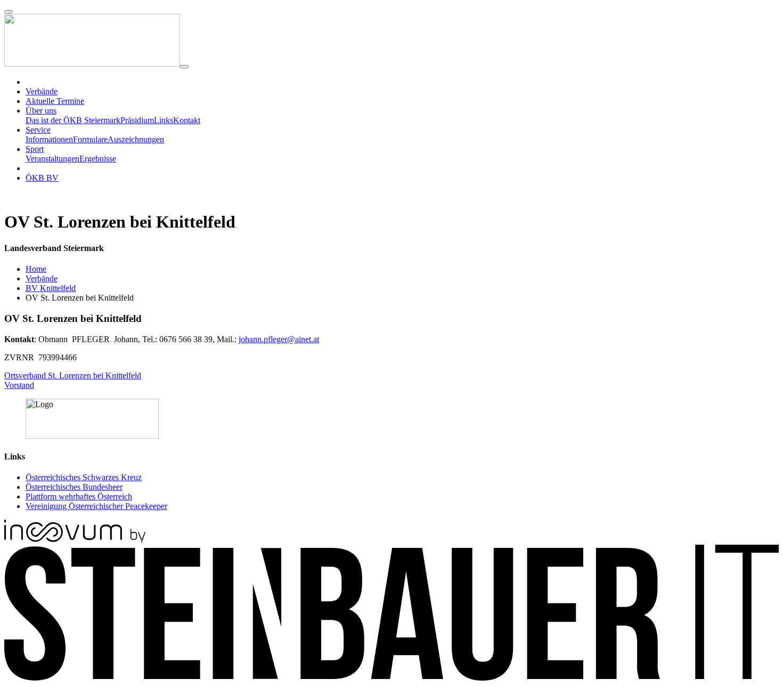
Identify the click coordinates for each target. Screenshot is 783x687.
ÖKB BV (42, 177)
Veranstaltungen (52, 158)
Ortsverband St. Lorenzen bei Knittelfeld (72, 375)
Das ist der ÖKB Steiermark (73, 120)
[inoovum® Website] (74, 539)
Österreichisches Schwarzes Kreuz (84, 477)
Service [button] (38, 129)
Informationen (49, 139)
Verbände (42, 278)
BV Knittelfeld (51, 288)
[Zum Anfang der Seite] (8, 11)
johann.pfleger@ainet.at (279, 339)
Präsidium (137, 120)
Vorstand (19, 385)
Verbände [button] (42, 91)
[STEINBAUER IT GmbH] (391, 677)
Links (163, 120)
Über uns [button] (41, 110)
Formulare (90, 139)
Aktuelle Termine (55, 101)
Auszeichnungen (136, 139)
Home (36, 268)
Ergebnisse (97, 158)
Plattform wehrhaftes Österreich (79, 496)
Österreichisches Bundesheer (74, 486)
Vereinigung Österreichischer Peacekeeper (96, 506)
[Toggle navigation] (184, 66)
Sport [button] (35, 148)
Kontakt (186, 120)
